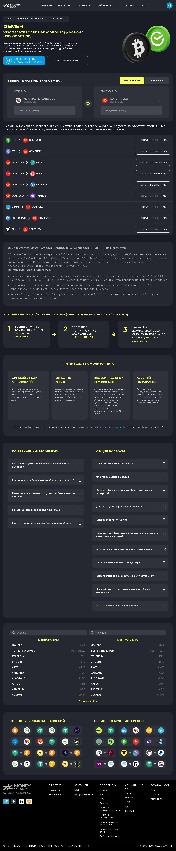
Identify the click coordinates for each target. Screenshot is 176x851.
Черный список (56, 794)
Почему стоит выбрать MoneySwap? (118, 562)
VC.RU (128, 802)
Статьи (154, 790)
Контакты (104, 794)
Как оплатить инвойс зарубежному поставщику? (125, 576)
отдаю (20, 91)
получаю (109, 91)
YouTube (129, 798)
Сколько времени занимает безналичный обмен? (41, 523)
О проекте (105, 790)
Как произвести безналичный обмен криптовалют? (43, 480)
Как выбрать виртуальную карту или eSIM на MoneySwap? (123, 591)
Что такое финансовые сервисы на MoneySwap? (125, 549)
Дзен (127, 806)
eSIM (76, 799)
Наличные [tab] (157, 80)
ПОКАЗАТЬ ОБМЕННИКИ (153, 140)
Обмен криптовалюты (54, 5)
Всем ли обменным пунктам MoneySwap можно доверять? (124, 492)
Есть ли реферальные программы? (117, 605)
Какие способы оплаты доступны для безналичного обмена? (43, 495)
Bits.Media (130, 811)
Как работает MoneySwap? (112, 519)
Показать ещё (86, 701)
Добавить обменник (110, 836)
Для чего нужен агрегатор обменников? (120, 506)
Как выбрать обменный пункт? (114, 463)
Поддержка (126, 5)
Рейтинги (104, 5)
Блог (145, 5)
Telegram (129, 793)
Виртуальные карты (84, 794)
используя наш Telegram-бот (110, 427)
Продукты (84, 5)
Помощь (104, 803)
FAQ (102, 799)
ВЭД (76, 790)
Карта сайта (156, 799)
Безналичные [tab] (132, 80)
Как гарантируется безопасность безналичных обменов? (40, 465)
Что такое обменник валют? (113, 477)
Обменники (55, 790)
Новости (155, 794)
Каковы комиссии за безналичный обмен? (37, 510)
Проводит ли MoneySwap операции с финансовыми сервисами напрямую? (127, 535)
